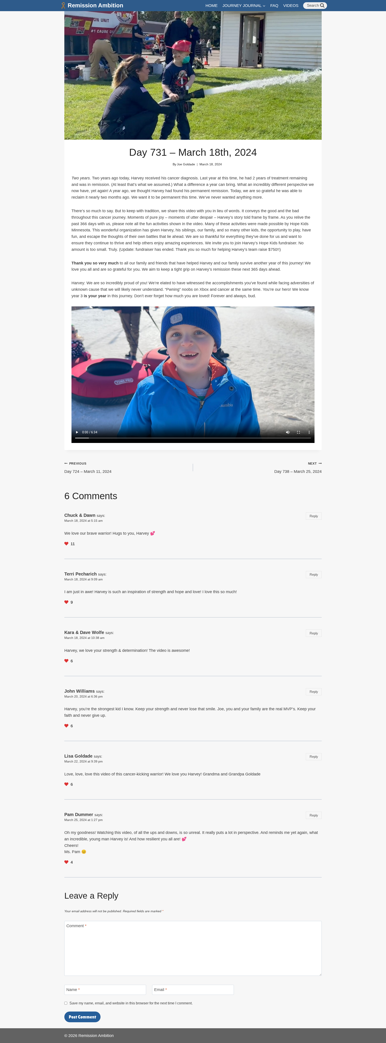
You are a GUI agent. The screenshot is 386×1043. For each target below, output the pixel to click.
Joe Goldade (186, 164)
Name (73, 990)
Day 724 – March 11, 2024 (87, 468)
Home (212, 5)
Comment (76, 926)
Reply (314, 516)
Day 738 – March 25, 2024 (298, 468)
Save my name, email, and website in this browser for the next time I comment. (131, 1003)
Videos (290, 5)
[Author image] (167, 164)
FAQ (274, 5)
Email (160, 990)
